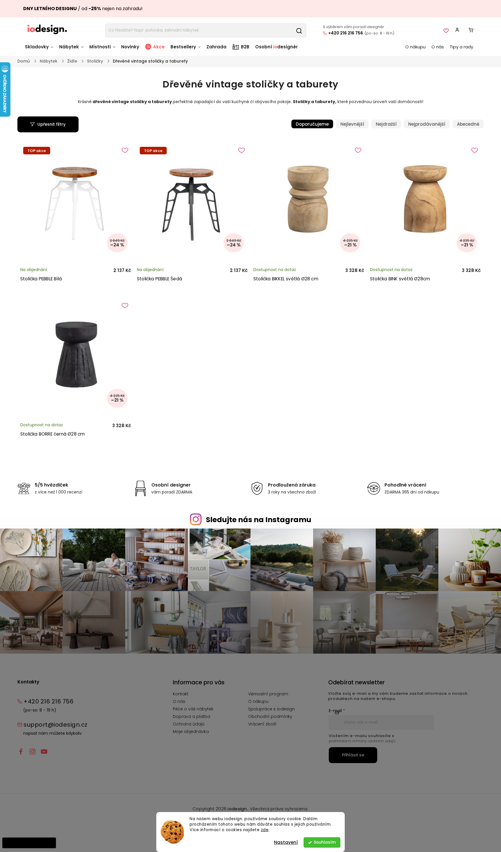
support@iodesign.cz (55, 725)
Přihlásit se (353, 755)
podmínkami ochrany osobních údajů (362, 740)
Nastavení (286, 842)
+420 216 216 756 (345, 33)
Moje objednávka (191, 731)
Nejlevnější (352, 124)
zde (265, 830)
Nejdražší (386, 124)
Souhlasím (325, 842)
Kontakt (180, 694)
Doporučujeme (312, 124)
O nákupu (258, 701)
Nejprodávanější (426, 124)
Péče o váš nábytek (193, 709)
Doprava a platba (191, 716)
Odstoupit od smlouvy (29, 843)
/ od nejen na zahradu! (83, 8)
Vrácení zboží (262, 724)
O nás (179, 701)
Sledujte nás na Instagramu (258, 520)
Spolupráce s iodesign (271, 709)
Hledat (299, 30)
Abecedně (468, 124)
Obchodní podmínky (270, 716)
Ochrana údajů (188, 724)
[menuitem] (40, 49)
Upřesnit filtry (51, 124)
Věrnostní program (268, 694)
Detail (119, 264)
